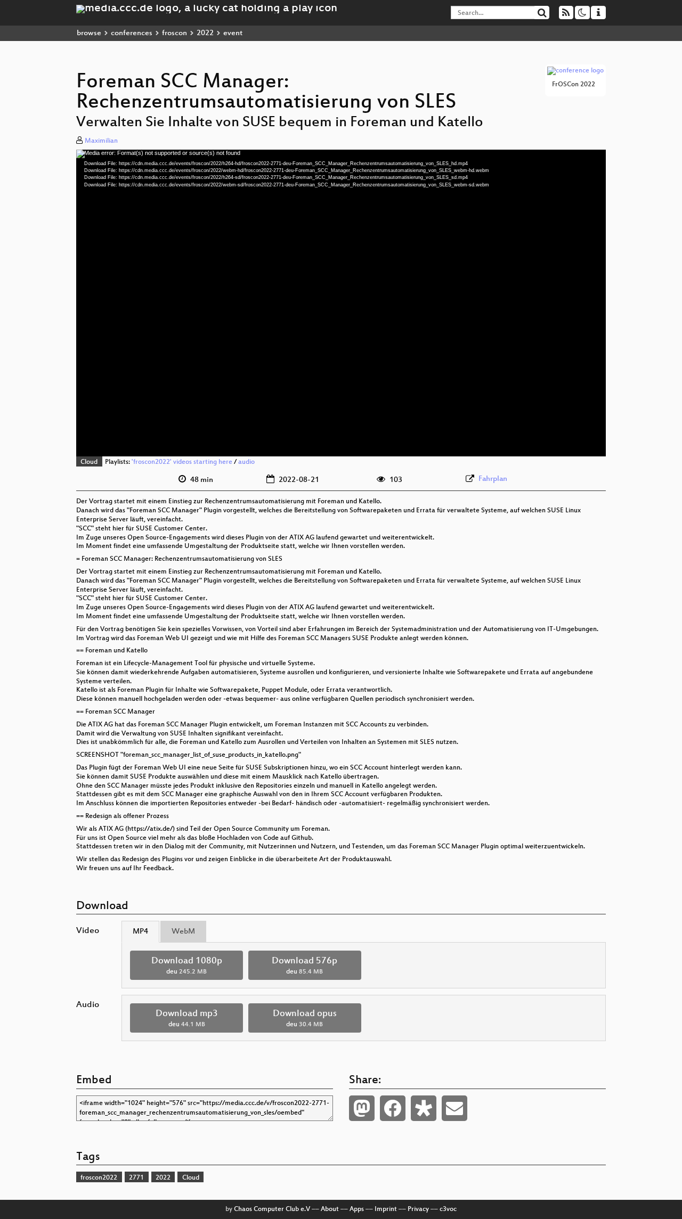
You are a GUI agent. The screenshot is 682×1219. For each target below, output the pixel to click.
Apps (357, 1209)
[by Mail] (454, 1108)
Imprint (386, 1209)
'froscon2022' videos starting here (182, 462)
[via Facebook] (392, 1108)
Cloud (89, 462)
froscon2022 (98, 1178)
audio (246, 462)
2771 (136, 1178)
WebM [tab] (183, 931)
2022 (205, 33)
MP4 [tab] (140, 931)
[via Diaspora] (423, 1108)
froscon (174, 33)
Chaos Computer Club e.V (272, 1209)
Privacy (418, 1209)
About (330, 1209)
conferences (131, 33)
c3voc (448, 1209)
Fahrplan (492, 479)
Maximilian (101, 141)
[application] (341, 303)
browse (89, 33)
